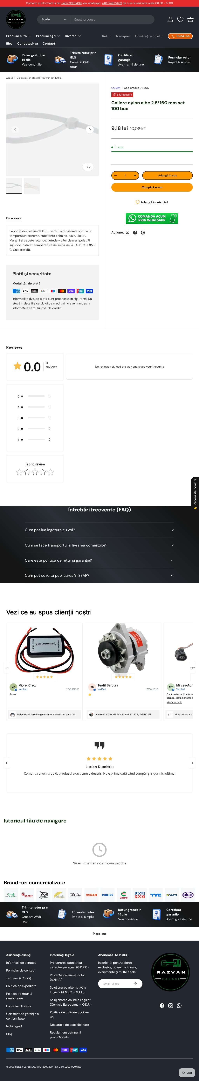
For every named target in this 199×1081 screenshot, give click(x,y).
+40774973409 (71, 3)
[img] (44, 677)
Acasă (9, 77)
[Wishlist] (180, 19)
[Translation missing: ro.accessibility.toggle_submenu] (30, 36)
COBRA (115, 88)
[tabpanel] (52, 240)
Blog (9, 43)
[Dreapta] (192, 763)
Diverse (71, 36)
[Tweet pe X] (127, 232)
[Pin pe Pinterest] (143, 232)
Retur (106, 36)
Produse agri (46, 36)
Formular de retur (18, 1006)
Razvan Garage (23, 1066)
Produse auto (16, 36)
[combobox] (95, 19)
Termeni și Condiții (19, 978)
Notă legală (14, 1026)
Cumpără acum (152, 187)
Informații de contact (21, 963)
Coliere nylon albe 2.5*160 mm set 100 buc (40, 77)
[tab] (13, 218)
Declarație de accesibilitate (69, 1025)
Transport (123, 36)
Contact (49, 43)
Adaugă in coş (167, 175)
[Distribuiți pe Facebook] (135, 232)
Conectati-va (27, 43)
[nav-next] (192, 667)
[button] (190, 19)
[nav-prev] (6, 667)
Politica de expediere (21, 986)
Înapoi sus (99, 933)
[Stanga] (6, 763)
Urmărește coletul (149, 36)
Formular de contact (20, 970)
